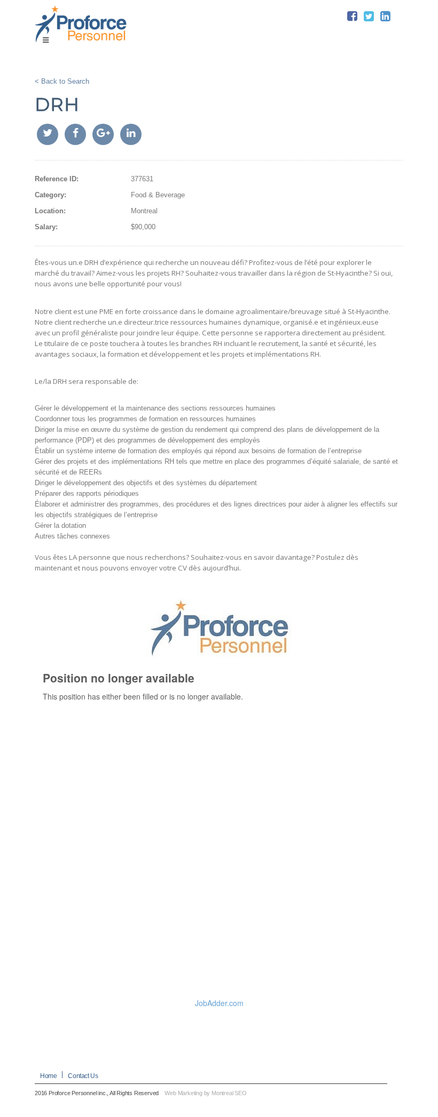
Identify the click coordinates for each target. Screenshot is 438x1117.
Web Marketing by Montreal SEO (205, 1093)
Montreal (144, 211)
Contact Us (83, 1076)
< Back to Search (62, 81)
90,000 (145, 227)
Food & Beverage (158, 195)
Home (48, 1076)
